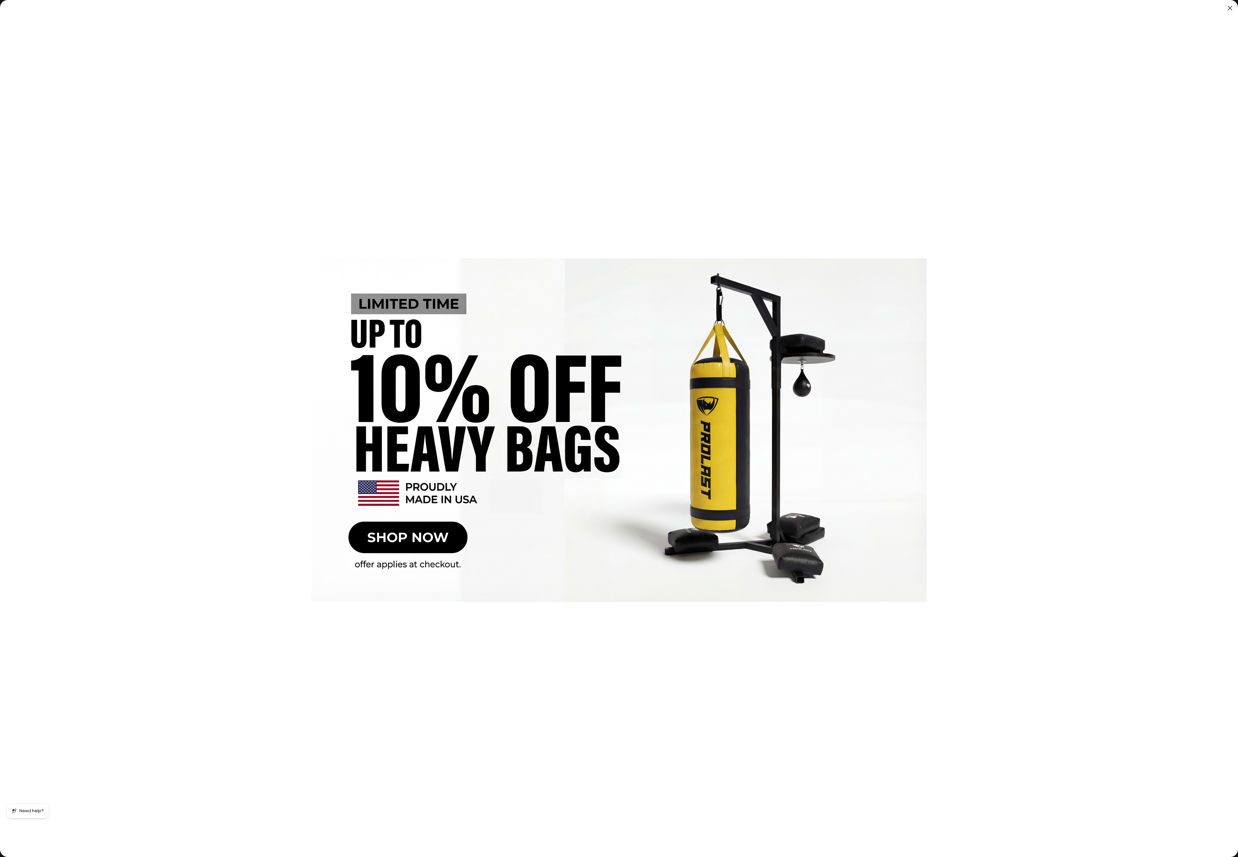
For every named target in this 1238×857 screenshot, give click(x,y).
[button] (619, 430)
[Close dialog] (1230, 8)
